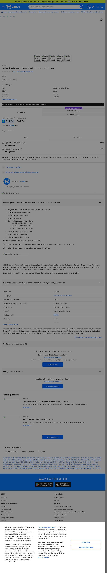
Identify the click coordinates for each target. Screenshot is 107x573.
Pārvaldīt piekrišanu (85, 547)
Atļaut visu (86, 542)
